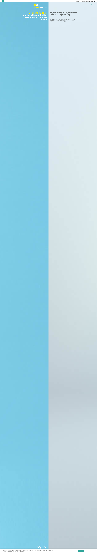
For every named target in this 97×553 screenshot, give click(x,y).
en (91, 4)
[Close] (95, 551)
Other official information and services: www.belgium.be (83, 1)
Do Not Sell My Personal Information (71, 550)
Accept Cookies (80, 550)
